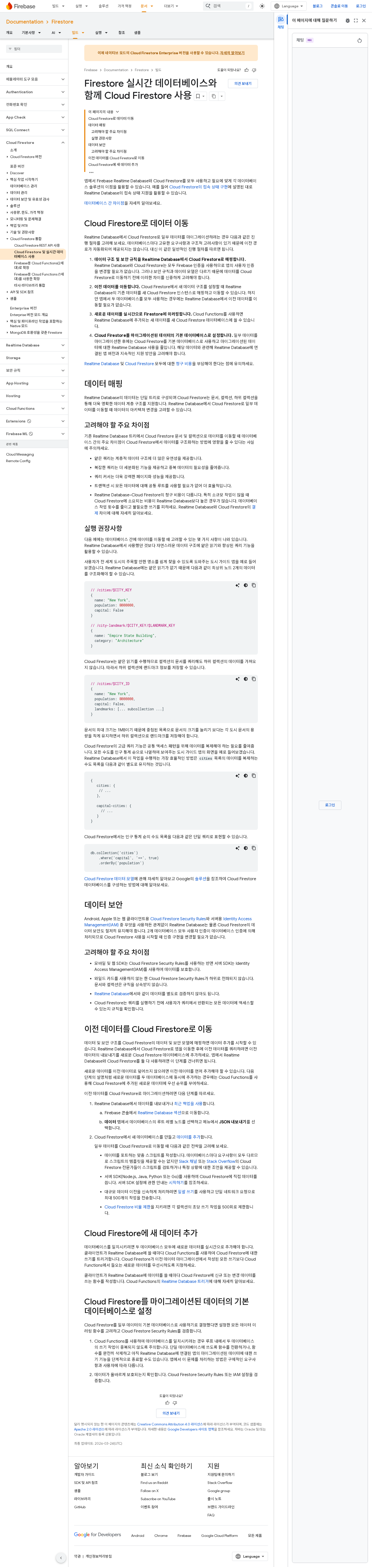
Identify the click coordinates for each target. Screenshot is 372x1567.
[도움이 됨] (246, 70)
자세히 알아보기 (232, 53)
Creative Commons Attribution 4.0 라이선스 (170, 1424)
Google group (219, 1490)
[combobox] (228, 6)
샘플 (137, 32)
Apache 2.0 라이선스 (89, 1429)
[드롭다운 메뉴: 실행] (88, 6)
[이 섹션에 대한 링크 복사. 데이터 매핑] (128, 385)
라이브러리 (82, 1499)
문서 (144, 6)
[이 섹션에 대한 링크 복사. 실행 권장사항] (127, 529)
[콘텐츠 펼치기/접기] (117, 112)
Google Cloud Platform (219, 1535)
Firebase (90, 70)
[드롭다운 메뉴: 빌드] (65, 6)
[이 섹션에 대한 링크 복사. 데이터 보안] (128, 906)
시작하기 (176, 1182)
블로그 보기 (149, 1474)
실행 (78, 6)
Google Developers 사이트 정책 (191, 1429)
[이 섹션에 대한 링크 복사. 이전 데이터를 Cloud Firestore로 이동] (217, 1030)
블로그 (318, 6)
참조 (121, 32)
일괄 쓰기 (186, 1191)
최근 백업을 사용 (188, 1103)
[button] (30, 79)
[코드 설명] (238, 585)
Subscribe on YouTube (158, 1499)
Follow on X (150, 1490)
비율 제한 (128, 1207)
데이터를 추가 (188, 1137)
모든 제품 (255, 1535)
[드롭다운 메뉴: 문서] (153, 6)
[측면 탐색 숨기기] (61, 1558)
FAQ (211, 1515)
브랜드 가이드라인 (221, 1507)
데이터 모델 (109, 879)
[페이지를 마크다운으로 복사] (213, 96)
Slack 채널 (188, 1161)
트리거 (185, 1281)
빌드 (55, 6)
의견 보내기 (243, 83)
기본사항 (28, 32)
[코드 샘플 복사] (254, 585)
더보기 (169, 6)
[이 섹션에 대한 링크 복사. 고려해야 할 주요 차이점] (155, 426)
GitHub (80, 1507)
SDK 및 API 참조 (86, 1482)
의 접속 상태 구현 (198, 187)
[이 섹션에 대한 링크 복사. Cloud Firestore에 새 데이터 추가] (203, 1234)
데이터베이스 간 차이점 (104, 203)
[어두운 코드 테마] (246, 585)
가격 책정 (125, 6)
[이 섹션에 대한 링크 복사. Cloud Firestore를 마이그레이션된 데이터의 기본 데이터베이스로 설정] (157, 1312)
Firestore (62, 22)
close (364, 20)
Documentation (24, 22)
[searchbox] (34, 49)
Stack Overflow (221, 1161)
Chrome (161, 1535)
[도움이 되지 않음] (254, 70)
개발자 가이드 (84, 1474)
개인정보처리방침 (99, 1556)
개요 (9, 32)
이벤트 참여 (149, 1507)
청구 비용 (184, 363)
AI (53, 32)
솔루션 (104, 6)
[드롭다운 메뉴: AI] (61, 33)
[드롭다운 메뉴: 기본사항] (41, 33)
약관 (77, 1556)
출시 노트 (214, 1499)
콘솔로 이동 (339, 6)
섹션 (159, 1112)
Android (137, 1535)
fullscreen (356, 20)
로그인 (361, 6)
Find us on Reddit (154, 1482)
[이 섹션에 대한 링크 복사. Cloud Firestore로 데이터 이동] (194, 224)
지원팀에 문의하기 (221, 1474)
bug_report (348, 20)
